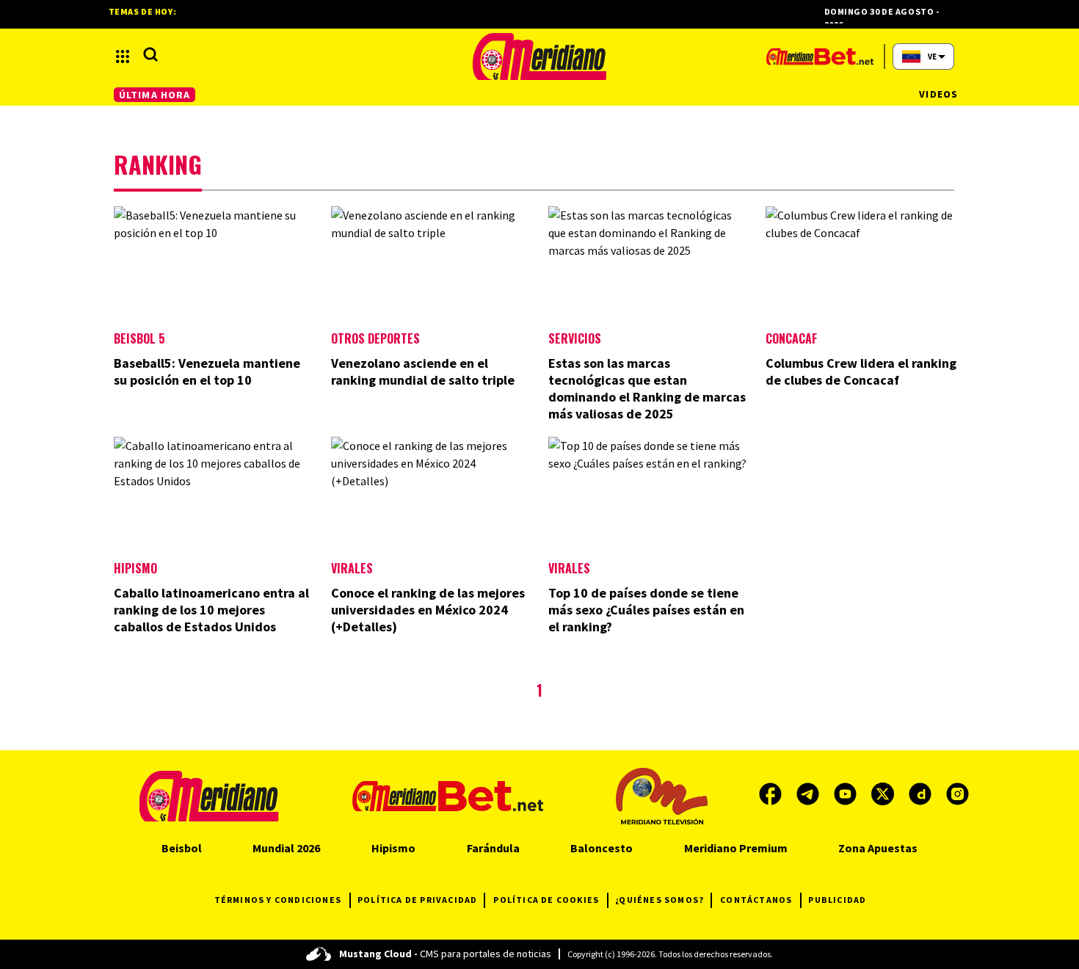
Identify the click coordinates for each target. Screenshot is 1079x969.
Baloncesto (601, 848)
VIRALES (569, 568)
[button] (122, 56)
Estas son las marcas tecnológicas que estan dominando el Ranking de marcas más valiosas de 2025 (647, 388)
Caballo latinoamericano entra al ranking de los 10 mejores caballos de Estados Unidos (211, 609)
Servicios (574, 338)
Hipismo (135, 568)
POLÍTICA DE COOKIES (546, 899)
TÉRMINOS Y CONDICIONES (277, 899)
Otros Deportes (375, 338)
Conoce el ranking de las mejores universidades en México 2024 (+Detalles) (428, 609)
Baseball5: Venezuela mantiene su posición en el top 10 (207, 371)
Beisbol (181, 848)
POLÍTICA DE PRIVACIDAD (417, 899)
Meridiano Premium (736, 848)
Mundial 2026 (286, 848)
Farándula (493, 848)
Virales (352, 568)
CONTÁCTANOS (756, 899)
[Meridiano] (539, 56)
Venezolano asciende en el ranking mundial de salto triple (423, 371)
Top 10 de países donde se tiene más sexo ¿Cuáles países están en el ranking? (646, 609)
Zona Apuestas (878, 848)
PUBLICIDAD (837, 899)
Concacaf (791, 338)
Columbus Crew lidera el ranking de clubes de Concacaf (861, 371)
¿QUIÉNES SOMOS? (659, 899)
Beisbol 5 (139, 338)
